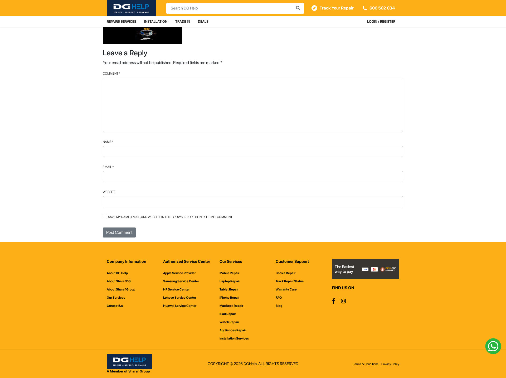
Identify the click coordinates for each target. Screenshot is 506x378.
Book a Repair (285, 273)
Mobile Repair (229, 273)
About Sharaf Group (121, 289)
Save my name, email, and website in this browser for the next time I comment (170, 217)
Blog (279, 306)
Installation (155, 21)
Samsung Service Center (181, 281)
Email (108, 167)
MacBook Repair (231, 306)
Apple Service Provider (179, 273)
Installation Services (234, 338)
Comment (111, 73)
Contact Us (115, 306)
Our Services (116, 297)
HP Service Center (176, 289)
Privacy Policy (390, 364)
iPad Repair (228, 314)
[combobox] (235, 8)
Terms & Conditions (365, 364)
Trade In (182, 21)
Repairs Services (121, 21)
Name (108, 142)
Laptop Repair (230, 281)
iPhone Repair (230, 297)
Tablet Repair (229, 289)
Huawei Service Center (179, 306)
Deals (203, 21)
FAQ (279, 297)
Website (109, 192)
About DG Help (117, 273)
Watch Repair (229, 322)
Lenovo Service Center (179, 297)
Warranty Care (286, 289)
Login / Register (381, 21)
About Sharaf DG (119, 281)
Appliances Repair (233, 330)
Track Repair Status (290, 281)
